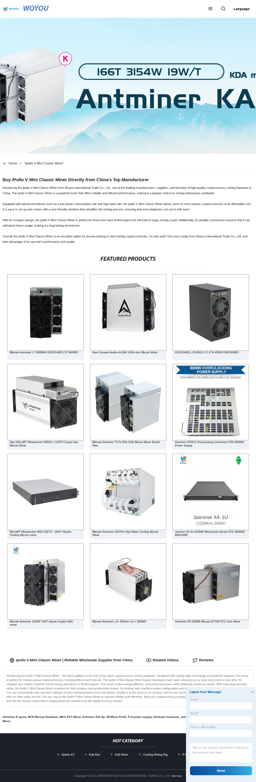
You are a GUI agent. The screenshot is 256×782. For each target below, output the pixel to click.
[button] (210, 9)
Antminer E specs (15, 716)
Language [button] (242, 9)
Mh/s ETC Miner (70, 716)
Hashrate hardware (166, 716)
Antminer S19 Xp (93, 716)
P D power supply (140, 716)
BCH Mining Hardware (43, 716)
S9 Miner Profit (116, 716)
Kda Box (94, 754)
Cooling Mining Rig (155, 754)
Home (13, 163)
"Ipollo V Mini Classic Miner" (44, 163)
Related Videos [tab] (166, 660)
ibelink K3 (68, 754)
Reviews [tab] (206, 660)
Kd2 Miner (121, 754)
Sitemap (176, 775)
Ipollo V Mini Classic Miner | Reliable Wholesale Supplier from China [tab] (74, 660)
